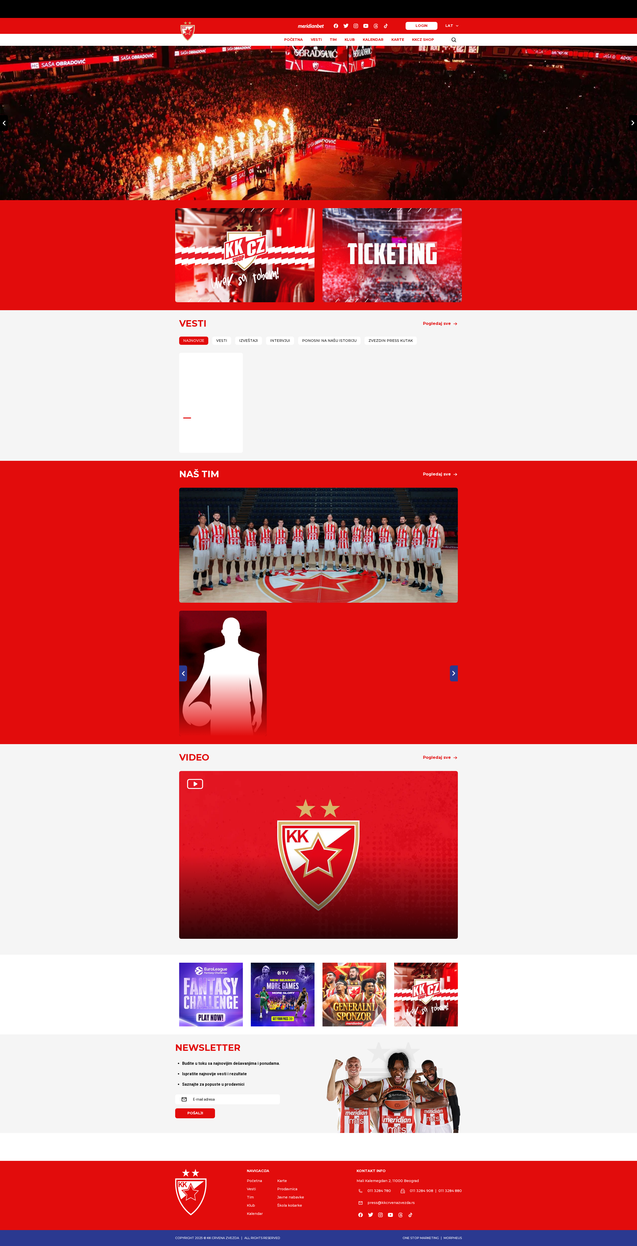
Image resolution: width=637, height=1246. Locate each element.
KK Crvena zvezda (223, 1238)
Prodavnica (287, 1189)
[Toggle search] (454, 40)
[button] (440, 323)
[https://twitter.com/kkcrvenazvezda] (346, 26)
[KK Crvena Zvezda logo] (207, 1192)
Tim (250, 1197)
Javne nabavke (290, 1197)
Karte (282, 1181)
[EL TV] (283, 994)
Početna (254, 1181)
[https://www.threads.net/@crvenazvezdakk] (376, 26)
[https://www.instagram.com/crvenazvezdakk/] (356, 26)
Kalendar (255, 1213)
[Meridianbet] (354, 994)
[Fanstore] (245, 255)
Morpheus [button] (453, 1238)
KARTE (397, 39)
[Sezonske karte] (392, 255)
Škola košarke (289, 1205)
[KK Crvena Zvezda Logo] (187, 31)
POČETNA (293, 39)
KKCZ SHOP (423, 39)
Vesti (251, 1189)
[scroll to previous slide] (4, 123)
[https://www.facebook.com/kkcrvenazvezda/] (336, 26)
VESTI (316, 39)
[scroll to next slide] (633, 123)
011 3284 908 (421, 1190)
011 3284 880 (450, 1190)
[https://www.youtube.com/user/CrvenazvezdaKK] (366, 26)
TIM (333, 39)
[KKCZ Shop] (426, 994)
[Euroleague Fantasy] (211, 994)
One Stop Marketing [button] (421, 1238)
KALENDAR (373, 39)
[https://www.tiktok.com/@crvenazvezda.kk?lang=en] (386, 26)
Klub (251, 1205)
